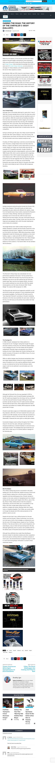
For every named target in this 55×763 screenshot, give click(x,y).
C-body (10, 650)
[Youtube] (30, 3)
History (16, 707)
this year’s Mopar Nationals (16, 66)
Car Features (6, 21)
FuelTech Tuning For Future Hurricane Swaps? (6, 713)
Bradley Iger (8, 30)
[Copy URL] (24, 34)
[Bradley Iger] (4, 31)
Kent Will (4, 719)
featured (19, 650)
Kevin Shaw (28, 723)
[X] (28, 3)
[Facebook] (24, 3)
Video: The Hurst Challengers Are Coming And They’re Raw (28, 669)
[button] (50, 15)
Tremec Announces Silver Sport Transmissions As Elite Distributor (9, 669)
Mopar (30, 650)
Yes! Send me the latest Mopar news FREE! (16, 1)
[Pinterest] (18, 34)
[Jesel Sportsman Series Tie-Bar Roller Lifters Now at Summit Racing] (30, 703)
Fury (23, 650)
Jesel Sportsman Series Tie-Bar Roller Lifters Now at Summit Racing (30, 716)
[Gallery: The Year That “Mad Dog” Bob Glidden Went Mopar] (19, 703)
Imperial (26, 650)
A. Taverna (9, 737)
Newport (10, 652)
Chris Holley (16, 719)
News (4, 707)
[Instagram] (26, 3)
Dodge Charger (9, 64)
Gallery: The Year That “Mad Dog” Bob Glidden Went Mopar (18, 713)
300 (7, 650)
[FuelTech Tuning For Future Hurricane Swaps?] (7, 703)
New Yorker (5, 652)
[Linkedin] (21, 34)
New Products (29, 707)
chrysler (14, 650)
